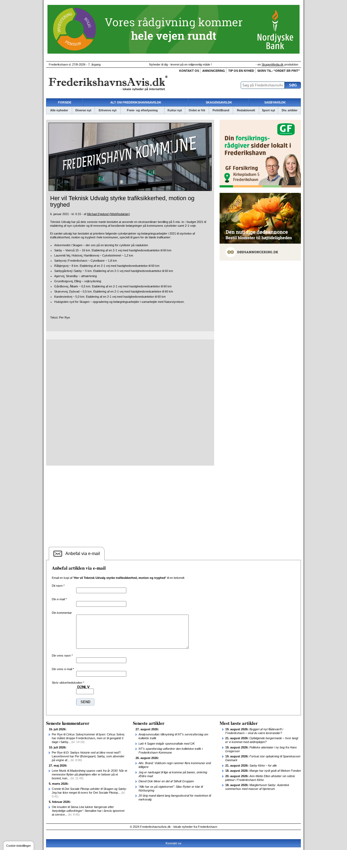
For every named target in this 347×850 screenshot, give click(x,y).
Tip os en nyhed (241, 70)
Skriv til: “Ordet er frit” (278, 70)
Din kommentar (62, 612)
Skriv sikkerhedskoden (68, 682)
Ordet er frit (197, 110)
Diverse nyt (83, 110)
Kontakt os (189, 70)
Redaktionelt (246, 110)
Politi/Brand (221, 110)
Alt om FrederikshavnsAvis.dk (135, 102)
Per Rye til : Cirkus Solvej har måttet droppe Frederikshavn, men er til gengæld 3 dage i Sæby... (88, 738)
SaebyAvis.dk (275, 102)
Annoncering (213, 70)
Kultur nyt (175, 110)
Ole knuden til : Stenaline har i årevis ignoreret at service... (88, 810)
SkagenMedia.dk (273, 64)
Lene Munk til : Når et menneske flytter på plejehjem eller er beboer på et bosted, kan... (89, 774)
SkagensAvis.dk (219, 102)
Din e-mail (59, 599)
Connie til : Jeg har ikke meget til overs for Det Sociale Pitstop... (89, 792)
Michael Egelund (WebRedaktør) (108, 214)
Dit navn (58, 585)
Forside (64, 102)
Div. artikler (289, 110)
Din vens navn (62, 655)
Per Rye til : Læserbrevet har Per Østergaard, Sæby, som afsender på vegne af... (88, 756)
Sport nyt (268, 110)
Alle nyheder (59, 110)
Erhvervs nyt (108, 110)
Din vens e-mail (63, 669)
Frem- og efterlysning (142, 110)
